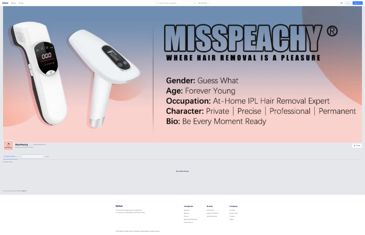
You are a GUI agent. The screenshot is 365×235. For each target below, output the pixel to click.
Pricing (21, 3)
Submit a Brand (212, 213)
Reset (47, 156)
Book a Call (233, 213)
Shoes (186, 216)
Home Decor (188, 222)
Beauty (186, 213)
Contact (232, 210)
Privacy (232, 216)
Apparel (187, 210)
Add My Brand (212, 216)
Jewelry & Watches (190, 219)
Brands (13, 3)
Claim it (24, 191)
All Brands (210, 210)
